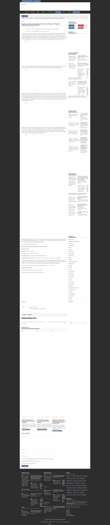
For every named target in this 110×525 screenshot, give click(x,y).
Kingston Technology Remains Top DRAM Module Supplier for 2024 (84, 138)
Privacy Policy (69, 514)
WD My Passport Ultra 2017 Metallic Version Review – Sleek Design (84, 131)
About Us (68, 511)
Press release (76, 12)
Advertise (69, 12)
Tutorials (43, 12)
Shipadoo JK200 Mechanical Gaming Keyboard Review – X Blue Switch (83, 56)
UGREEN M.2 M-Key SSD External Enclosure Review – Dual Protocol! (84, 123)
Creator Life (70, 243)
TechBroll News (71, 293)
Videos (37, 12)
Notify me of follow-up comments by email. (30, 461)
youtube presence (70, 503)
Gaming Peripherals (73, 53)
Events (63, 12)
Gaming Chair (71, 251)
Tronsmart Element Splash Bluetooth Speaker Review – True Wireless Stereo (83, 205)
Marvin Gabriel (31, 26)
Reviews (33, 12)
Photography (71, 273)
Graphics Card (54, 430)
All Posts (27, 12)
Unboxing (70, 299)
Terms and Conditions (70, 515)
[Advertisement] (68, 6)
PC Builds (70, 267)
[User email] (30, 314)
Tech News (58, 12)
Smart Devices (71, 281)
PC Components (71, 271)
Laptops (70, 257)
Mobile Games (71, 263)
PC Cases (70, 269)
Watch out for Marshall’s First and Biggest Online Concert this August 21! (83, 197)
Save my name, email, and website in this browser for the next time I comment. (38, 458)
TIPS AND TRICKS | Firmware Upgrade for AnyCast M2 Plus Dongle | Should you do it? (59, 507)
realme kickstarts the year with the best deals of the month (57, 322)
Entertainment (71, 245)
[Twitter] (27, 314)
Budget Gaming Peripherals (73, 241)
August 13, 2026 (25, 417)
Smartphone (70, 285)
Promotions (70, 277)
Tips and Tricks (50, 12)
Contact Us (68, 512)
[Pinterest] (29, 314)
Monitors (23, 429)
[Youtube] (24, 314)
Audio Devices (39, 429)
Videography (70, 301)
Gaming (69, 249)
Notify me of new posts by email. (28, 463)
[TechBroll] (22, 11)
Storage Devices (29, 318)
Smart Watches (71, 283)
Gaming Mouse (71, 253)
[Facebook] (22, 314)
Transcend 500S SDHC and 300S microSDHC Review (84, 114)
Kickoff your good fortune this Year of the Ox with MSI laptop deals (32, 322)
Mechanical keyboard (72, 261)
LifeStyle (70, 259)
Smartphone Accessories (73, 287)
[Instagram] (25, 314)
